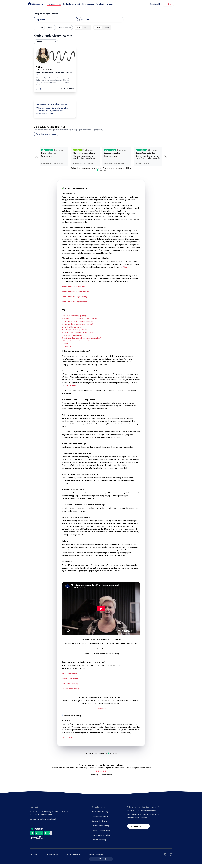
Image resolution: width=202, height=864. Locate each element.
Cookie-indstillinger (96, 854)
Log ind (167, 4)
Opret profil (155, 4)
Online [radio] (106, 27)
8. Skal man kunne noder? (72, 335)
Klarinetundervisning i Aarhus (74, 286)
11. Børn (65, 343)
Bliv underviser (88, 4)
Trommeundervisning (101, 835)
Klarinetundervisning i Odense (74, 301)
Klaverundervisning (70, 678)
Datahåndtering (52, 854)
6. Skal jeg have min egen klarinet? (76, 329)
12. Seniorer (66, 346)
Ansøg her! (101, 708)
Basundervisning (99, 839)
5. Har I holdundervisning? (73, 327)
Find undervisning (54, 4)
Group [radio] (86, 27)
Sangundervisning (69, 673)
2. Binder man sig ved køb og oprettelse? (79, 318)
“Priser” (125, 267)
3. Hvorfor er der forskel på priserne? (77, 321)
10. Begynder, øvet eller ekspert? (76, 341)
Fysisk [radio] (98, 27)
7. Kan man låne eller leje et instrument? (78, 332)
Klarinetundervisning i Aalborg (74, 296)
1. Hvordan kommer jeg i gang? (74, 315)
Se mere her (71, 385)
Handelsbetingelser (73, 854)
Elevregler (33, 854)
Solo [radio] (78, 27)
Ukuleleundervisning (70, 689)
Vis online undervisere (46, 134)
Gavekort (100, 4)
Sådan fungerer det (71, 4)
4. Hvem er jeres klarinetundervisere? (77, 324)
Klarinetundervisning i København (76, 291)
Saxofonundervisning (101, 830)
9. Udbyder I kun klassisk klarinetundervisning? (81, 338)
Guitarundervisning (70, 683)
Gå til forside (67, 737)
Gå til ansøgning (138, 826)
